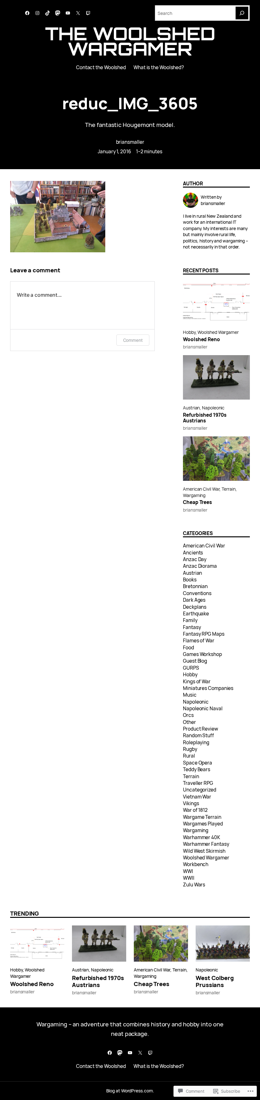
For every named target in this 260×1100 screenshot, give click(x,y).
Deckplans (194, 607)
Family (190, 620)
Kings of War (197, 681)
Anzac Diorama (200, 566)
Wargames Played (203, 823)
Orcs (188, 715)
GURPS (191, 668)
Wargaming (194, 495)
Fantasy (192, 627)
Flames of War (198, 640)
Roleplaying (196, 742)
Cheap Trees (197, 502)
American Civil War (201, 489)
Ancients (193, 552)
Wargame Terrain (202, 817)
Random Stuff (198, 735)
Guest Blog (195, 661)
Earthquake (196, 613)
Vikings (191, 803)
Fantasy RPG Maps (203, 634)
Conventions (197, 593)
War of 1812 (195, 810)
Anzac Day (194, 559)
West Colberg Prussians (215, 981)
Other (189, 722)
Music (190, 695)
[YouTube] (67, 13)
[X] (78, 13)
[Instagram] (37, 13)
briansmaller (130, 142)
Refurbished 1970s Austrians (204, 418)
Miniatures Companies (208, 688)
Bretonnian (195, 586)
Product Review (200, 729)
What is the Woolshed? (158, 67)
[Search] (242, 13)
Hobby (189, 332)
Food (188, 647)
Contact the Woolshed (101, 67)
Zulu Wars (194, 884)
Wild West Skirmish (204, 851)
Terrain (228, 489)
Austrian (191, 408)
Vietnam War (197, 796)
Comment (133, 340)
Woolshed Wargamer (218, 332)
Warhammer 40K (201, 837)
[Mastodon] (57, 13)
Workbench (195, 864)
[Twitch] (88, 13)
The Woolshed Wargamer (130, 41)
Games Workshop (202, 654)
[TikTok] (47, 13)
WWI (188, 871)
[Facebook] (27, 13)
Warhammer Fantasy (206, 844)
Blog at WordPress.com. (130, 1091)
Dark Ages (194, 600)
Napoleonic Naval (203, 708)
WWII (188, 878)
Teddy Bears (196, 769)
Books (190, 579)
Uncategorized (199, 789)
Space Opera (197, 762)
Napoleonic (213, 408)
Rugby (190, 749)
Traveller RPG (198, 783)
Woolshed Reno (201, 339)
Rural (189, 755)
